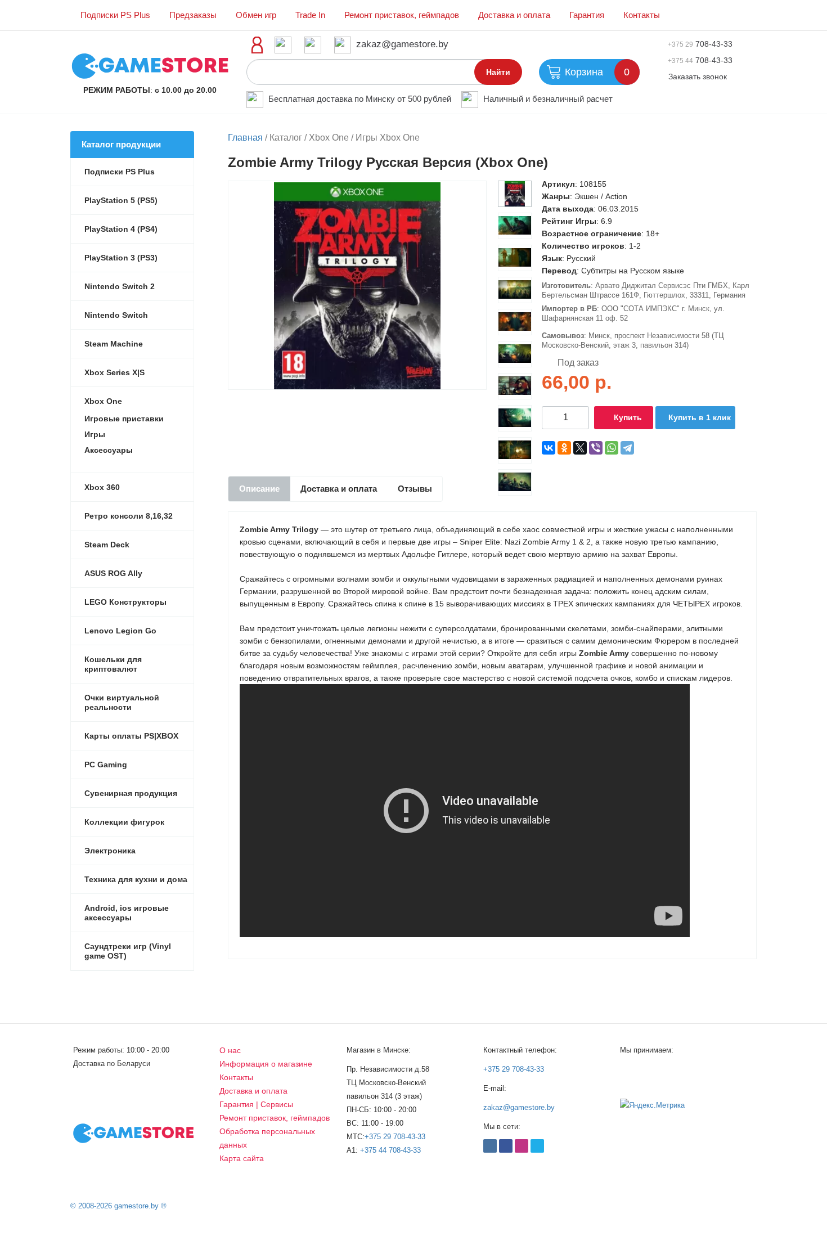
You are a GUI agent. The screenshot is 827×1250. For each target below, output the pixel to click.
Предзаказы (193, 15)
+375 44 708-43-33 (390, 1150)
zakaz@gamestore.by (402, 44)
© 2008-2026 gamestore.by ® (118, 1206)
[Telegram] (627, 448)
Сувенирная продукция (130, 793)
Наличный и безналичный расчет (548, 99)
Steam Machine (113, 343)
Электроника (110, 850)
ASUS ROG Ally (113, 573)
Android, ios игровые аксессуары (126, 912)
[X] (580, 448)
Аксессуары (108, 450)
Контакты (641, 15)
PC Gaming (105, 764)
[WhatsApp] (611, 448)
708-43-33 (700, 43)
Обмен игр (256, 15)
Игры (94, 434)
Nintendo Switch (116, 315)
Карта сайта (241, 1158)
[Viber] (596, 448)
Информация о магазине (265, 1063)
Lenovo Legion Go (120, 630)
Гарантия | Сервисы (256, 1104)
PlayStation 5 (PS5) (121, 200)
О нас (230, 1050)
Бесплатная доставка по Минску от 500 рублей (359, 99)
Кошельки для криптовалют (113, 664)
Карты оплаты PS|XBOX (131, 735)
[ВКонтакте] (548, 448)
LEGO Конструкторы (125, 601)
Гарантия (586, 15)
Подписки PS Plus (115, 15)
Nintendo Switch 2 (119, 286)
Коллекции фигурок (124, 821)
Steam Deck (106, 544)
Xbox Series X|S (114, 372)
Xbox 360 (102, 487)
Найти (498, 72)
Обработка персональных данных (267, 1138)
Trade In (310, 15)
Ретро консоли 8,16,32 (128, 515)
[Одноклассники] (564, 448)
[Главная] (150, 65)
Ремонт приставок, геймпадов (401, 15)
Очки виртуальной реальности (121, 702)
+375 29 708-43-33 (395, 1136)
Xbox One (103, 401)
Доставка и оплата (514, 15)
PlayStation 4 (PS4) (121, 228)
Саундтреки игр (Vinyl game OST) (127, 951)
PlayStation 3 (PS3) (121, 257)
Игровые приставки (124, 418)
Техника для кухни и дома (135, 879)
